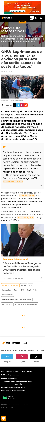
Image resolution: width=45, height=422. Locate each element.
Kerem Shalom (7, 304)
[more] (40, 185)
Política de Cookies (8, 378)
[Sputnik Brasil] (7, 19)
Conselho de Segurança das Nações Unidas (16, 299)
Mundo (23, 285)
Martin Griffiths (7, 295)
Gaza (30, 285)
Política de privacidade (10, 375)
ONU (22, 290)
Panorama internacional (15, 259)
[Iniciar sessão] (36, 17)
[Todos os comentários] (3, 418)
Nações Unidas (26, 195)
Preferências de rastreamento (13, 391)
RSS (23, 387)
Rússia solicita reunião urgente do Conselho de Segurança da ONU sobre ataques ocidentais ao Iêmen (22, 268)
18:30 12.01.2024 (7, 71)
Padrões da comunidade (10, 387)
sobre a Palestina (13, 181)
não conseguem (26, 217)
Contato (29, 371)
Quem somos (6, 371)
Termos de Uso (19, 371)
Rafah (16, 290)
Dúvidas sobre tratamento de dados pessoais (18, 382)
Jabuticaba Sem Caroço (24, 350)
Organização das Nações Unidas (26, 304)
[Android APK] (8, 398)
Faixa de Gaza (6, 290)
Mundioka (6, 350)
